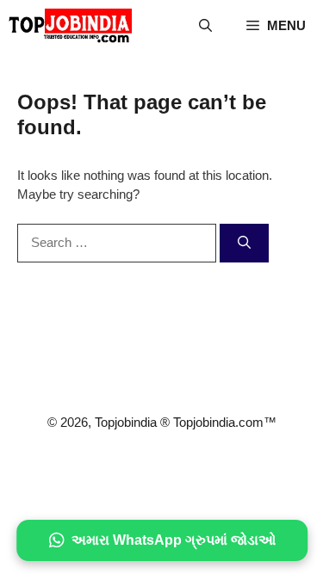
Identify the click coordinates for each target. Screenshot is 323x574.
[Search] (244, 243)
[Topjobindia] (70, 26)
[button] (205, 26)
